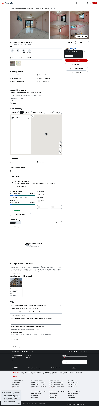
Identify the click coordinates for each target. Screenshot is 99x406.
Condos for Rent (53, 395)
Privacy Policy (17, 396)
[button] (81, 52)
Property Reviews (16, 382)
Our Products (15, 359)
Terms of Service (26, 403)
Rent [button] (22, 3)
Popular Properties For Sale (37, 380)
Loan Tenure (53, 204)
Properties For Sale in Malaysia (38, 382)
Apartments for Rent (54, 393)
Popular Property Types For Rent (57, 391)
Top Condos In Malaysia (74, 391)
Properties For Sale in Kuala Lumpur (39, 386)
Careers (13, 360)
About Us (14, 357)
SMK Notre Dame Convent (32, 341)
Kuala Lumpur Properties (73, 382)
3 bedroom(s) (48, 334)
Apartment (18, 8)
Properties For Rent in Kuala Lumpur (57, 386)
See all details (14, 85)
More (42, 3)
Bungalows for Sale (35, 397)
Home (12, 8)
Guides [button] (37, 3)
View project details (15, 273)
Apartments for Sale (35, 393)
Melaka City (30, 8)
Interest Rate (40, 204)
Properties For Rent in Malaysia (56, 382)
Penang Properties (72, 386)
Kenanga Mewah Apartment (42, 8)
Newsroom (28, 357)
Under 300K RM (41, 334)
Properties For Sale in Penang (37, 384)
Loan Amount (40, 197)
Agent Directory (15, 386)
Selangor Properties (72, 384)
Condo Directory (15, 384)
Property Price (40, 191)
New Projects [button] (29, 3)
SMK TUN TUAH (14, 341)
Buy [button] (17, 3)
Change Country (66, 355)
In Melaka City (28, 334)
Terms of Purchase (42, 403)
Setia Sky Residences (73, 393)
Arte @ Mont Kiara (72, 397)
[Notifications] (90, 3)
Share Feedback (29, 359)
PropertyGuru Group (17, 355)
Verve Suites (71, 395)
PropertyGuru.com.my (16, 372)
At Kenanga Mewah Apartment (17, 334)
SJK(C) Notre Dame (22, 341)
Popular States (72, 380)
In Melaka (35, 334)
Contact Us (28, 355)
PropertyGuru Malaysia (17, 380)
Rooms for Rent (53, 397)
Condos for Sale (34, 395)
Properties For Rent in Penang (56, 384)
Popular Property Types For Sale (38, 391)
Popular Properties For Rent (56, 380)
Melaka (24, 8)
